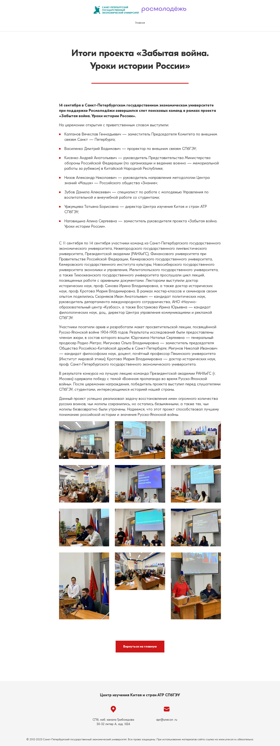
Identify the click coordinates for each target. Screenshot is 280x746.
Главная (140, 22)
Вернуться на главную (140, 646)
